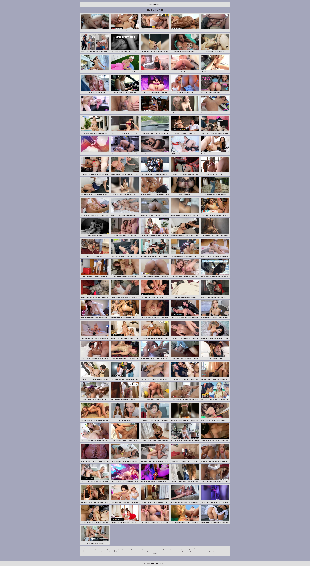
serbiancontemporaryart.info (157, 563)
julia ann (156, 4)
